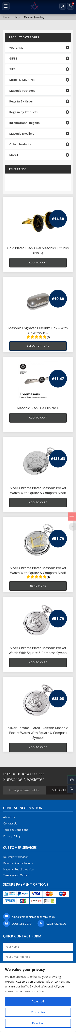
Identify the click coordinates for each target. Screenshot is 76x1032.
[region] (38, 997)
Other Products (20, 144)
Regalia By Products (23, 112)
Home (6, 17)
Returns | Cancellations (18, 863)
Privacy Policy (11, 836)
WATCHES (16, 48)
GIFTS (13, 58)
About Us (9, 817)
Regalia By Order (21, 101)
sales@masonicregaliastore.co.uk (33, 917)
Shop (17, 17)
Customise (38, 1012)
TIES (12, 69)
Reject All (38, 1023)
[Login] (62, 6)
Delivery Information (16, 857)
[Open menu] (6, 6)
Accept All (38, 1001)
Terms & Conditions (15, 830)
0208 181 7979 (21, 924)
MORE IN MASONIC (22, 80)
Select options (38, 345)
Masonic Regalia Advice (18, 869)
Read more (38, 585)
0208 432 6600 (56, 924)
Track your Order (16, 875)
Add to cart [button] (38, 262)
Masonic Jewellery (21, 133)
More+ (13, 155)
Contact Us (10, 823)
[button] (71, 789)
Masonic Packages (22, 91)
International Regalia (24, 123)
